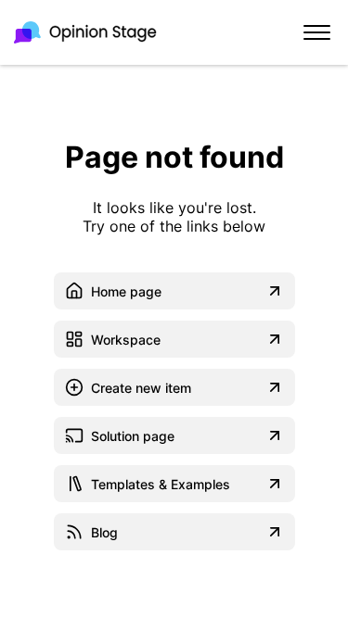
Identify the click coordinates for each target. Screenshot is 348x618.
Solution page (132, 436)
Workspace (126, 339)
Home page (126, 291)
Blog (104, 532)
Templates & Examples (160, 484)
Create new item (141, 388)
